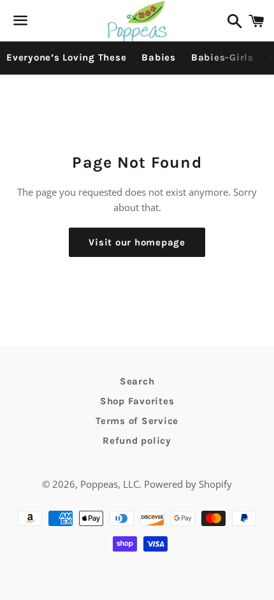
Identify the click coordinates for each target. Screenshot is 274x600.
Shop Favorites (137, 401)
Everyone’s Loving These (66, 57)
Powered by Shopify (188, 484)
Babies (158, 57)
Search (137, 381)
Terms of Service (137, 421)
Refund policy (137, 440)
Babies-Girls (222, 57)
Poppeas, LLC (109, 484)
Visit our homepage (137, 242)
